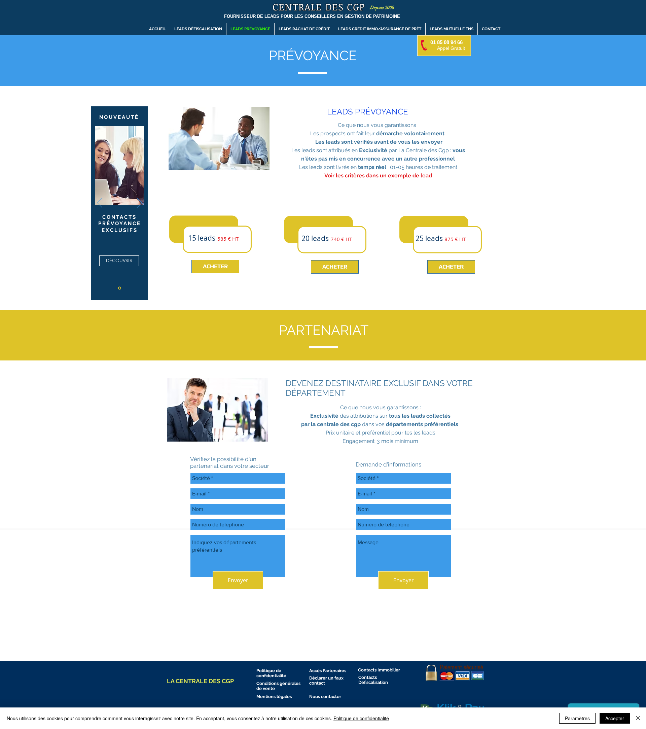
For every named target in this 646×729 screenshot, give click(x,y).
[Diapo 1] (119, 288)
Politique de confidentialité (361, 718)
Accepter (614, 718)
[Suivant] (139, 203)
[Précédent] (99, 203)
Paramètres (577, 718)
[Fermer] (638, 718)
